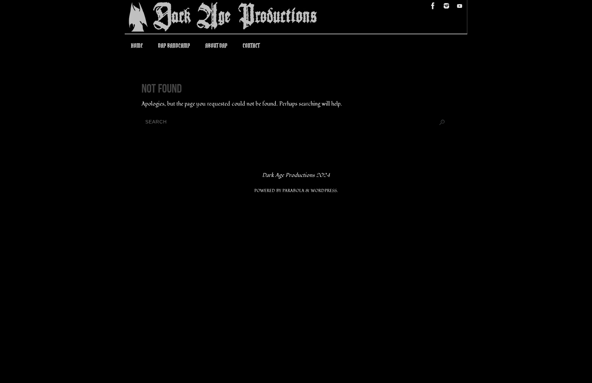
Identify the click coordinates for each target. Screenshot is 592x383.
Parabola (293, 191)
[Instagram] (446, 6)
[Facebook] (433, 6)
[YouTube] (460, 6)
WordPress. (324, 191)
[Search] (442, 122)
